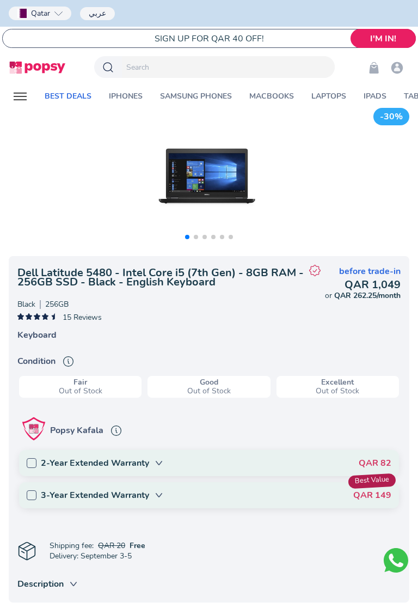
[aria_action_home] (37, 67)
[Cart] (374, 67)
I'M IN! (383, 39)
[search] (228, 67)
